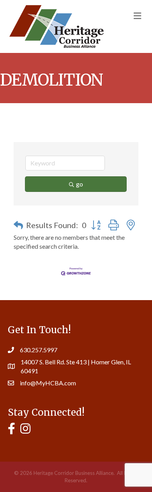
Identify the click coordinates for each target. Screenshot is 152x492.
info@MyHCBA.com (48, 383)
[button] (18, 225)
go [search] (79, 184)
